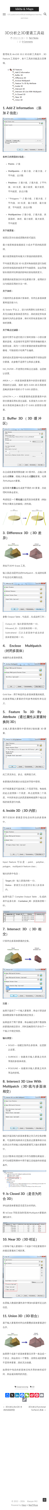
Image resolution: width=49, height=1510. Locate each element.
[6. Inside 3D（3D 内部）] (44, 810)
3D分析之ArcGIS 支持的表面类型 (12, 1408)
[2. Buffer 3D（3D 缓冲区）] (44, 418)
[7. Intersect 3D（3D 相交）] (44, 929)
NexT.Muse (33, 1505)
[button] (4, 14)
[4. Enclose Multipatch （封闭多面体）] (44, 646)
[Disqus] (24, 1454)
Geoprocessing (22, 1387)
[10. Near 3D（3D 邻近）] (44, 1239)
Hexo (24, 1505)
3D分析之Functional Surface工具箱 (37, 1408)
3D (33, 1387)
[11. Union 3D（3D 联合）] (44, 1316)
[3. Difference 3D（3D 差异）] (44, 533)
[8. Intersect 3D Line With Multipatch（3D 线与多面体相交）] (44, 1081)
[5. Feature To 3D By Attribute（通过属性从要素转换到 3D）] (44, 712)
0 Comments (27, 42)
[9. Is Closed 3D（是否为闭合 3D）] (44, 1193)
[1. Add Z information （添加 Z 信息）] (44, 108)
